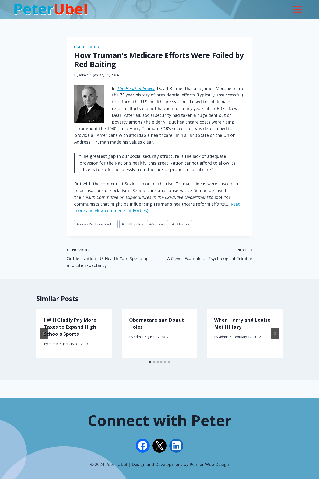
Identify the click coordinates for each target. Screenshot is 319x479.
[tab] (150, 362)
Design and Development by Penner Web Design (180, 464)
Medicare (157, 224)
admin (84, 75)
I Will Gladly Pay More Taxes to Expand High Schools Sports (70, 327)
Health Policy (86, 47)
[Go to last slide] (44, 333)
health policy (132, 224)
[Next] (275, 333)
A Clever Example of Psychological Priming (209, 254)
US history (181, 224)
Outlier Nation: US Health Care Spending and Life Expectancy (108, 258)
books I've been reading (96, 224)
